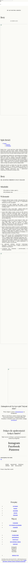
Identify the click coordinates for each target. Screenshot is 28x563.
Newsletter (15, 555)
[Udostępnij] (1, 459)
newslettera (14, 420)
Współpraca (15, 537)
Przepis (4, 143)
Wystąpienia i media (15, 542)
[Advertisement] (14, 127)
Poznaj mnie (15, 535)
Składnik (15, 510)
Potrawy (15, 506)
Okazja (15, 513)
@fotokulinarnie (19, 411)
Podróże (15, 527)
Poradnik (15, 523)
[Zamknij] (0, 4)
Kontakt (15, 544)
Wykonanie (8, 145)
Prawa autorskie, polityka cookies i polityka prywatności (14, 561)
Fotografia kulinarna (15, 525)
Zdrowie (15, 515)
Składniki (8, 144)
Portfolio (15, 539)
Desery (15, 508)
